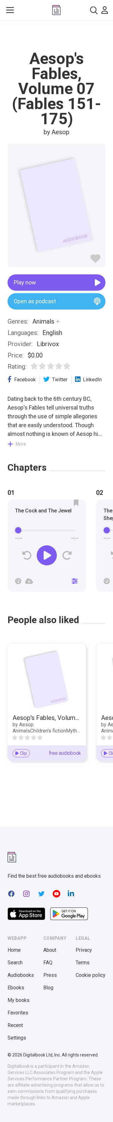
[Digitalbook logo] (56, 10)
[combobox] (94, 10)
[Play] (46, 555)
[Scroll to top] (101, 1108)
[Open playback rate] (18, 581)
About (49, 950)
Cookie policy (90, 975)
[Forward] (66, 555)
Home (14, 950)
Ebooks (16, 988)
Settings (17, 1038)
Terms (82, 963)
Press (50, 975)
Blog (48, 988)
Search (15, 963)
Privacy (84, 950)
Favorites (18, 1013)
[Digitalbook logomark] (12, 857)
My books (19, 1000)
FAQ (47, 963)
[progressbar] (46, 530)
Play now (25, 282)
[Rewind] (26, 555)
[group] (46, 547)
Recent (15, 1025)
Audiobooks (21, 975)
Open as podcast (35, 301)
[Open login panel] (104, 10)
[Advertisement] (56, 36)
